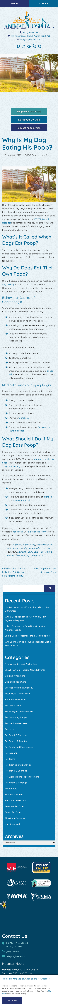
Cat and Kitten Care (15, 675)
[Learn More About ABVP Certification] (17, 883)
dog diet (16, 544)
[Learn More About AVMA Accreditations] (17, 897)
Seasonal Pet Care (14, 806)
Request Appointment (29, 127)
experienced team (37, 531)
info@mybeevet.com (30, 39)
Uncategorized (12, 824)
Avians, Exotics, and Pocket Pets (21, 664)
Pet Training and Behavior (30, 555)
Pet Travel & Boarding (16, 770)
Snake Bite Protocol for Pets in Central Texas (27, 635)
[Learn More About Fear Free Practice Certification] (41, 867)
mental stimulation (22, 500)
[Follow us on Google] (29, 46)
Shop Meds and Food (29, 111)
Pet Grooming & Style (16, 717)
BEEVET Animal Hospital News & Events (25, 670)
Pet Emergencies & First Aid (19, 711)
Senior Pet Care (13, 812)
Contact (43, 3)
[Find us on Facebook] (18, 46)
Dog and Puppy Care (27, 551)
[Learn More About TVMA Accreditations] (41, 897)
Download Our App (29, 119)
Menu (14, 3)
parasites (24, 417)
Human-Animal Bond (15, 699)
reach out (18, 531)
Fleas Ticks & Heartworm (17, 693)
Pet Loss (9, 729)
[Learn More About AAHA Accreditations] (17, 867)
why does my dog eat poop (37, 548)
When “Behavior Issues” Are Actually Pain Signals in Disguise (25, 618)
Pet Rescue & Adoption (16, 741)
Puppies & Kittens (14, 794)
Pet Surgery (11, 753)
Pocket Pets (11, 788)
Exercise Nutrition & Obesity (19, 687)
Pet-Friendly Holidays (16, 782)
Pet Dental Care (13, 705)
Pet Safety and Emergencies (19, 747)
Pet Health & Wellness (16, 723)
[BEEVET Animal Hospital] (29, 20)
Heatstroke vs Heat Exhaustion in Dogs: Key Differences (27, 609)
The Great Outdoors (15, 818)
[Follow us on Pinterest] (39, 46)
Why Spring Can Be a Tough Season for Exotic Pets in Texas (28, 643)
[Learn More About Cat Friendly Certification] (41, 883)
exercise (48, 496)
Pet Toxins (10, 759)
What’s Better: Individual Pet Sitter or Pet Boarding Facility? (14, 572)
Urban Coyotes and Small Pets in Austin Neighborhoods (25, 628)
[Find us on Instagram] (23, 46)
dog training (8, 284)
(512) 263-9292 (30, 32)
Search (49, 588)
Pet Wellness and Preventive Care (22, 776)
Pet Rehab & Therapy (16, 735)
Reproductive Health (15, 800)
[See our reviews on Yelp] (34, 46)
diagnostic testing (11, 466)
